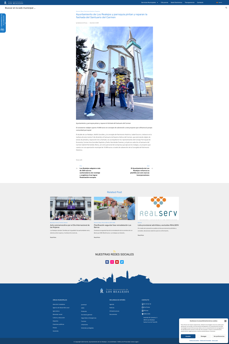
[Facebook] (107, 262)
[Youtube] (117, 262)
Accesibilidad (112, 342)
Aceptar (188, 336)
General (78, 11)
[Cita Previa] (142, 307)
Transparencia (189, 2)
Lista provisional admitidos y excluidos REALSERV (158, 225)
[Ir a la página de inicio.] (13, 2)
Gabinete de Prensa (82, 23)
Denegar (203, 336)
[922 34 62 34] (142, 304)
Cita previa (164, 2)
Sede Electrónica (176, 2)
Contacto (200, 2)
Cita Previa (146, 307)
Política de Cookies (194, 340)
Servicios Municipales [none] (148, 2)
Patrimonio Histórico (89, 11)
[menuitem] (149, 2)
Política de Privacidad (205, 340)
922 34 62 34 (147, 304)
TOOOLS (152, 342)
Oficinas (145, 310)
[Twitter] (122, 262)
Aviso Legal (215, 340)
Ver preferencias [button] (219, 336)
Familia (61, 222)
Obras (82, 11)
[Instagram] (112, 262)
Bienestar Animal (54, 222)
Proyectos (97, 11)
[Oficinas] (142, 311)
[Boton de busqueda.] (226, 7)
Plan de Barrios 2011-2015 (108, 222)
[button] (225, 321)
